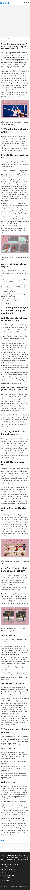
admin (3, 840)
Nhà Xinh (5, 3)
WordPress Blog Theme (16, 886)
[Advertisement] (15, 20)
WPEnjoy (26, 886)
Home (2, 39)
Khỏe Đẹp (8, 39)
